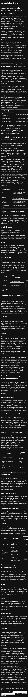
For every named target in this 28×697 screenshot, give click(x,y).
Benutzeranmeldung (7, 692)
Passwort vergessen (21, 694)
